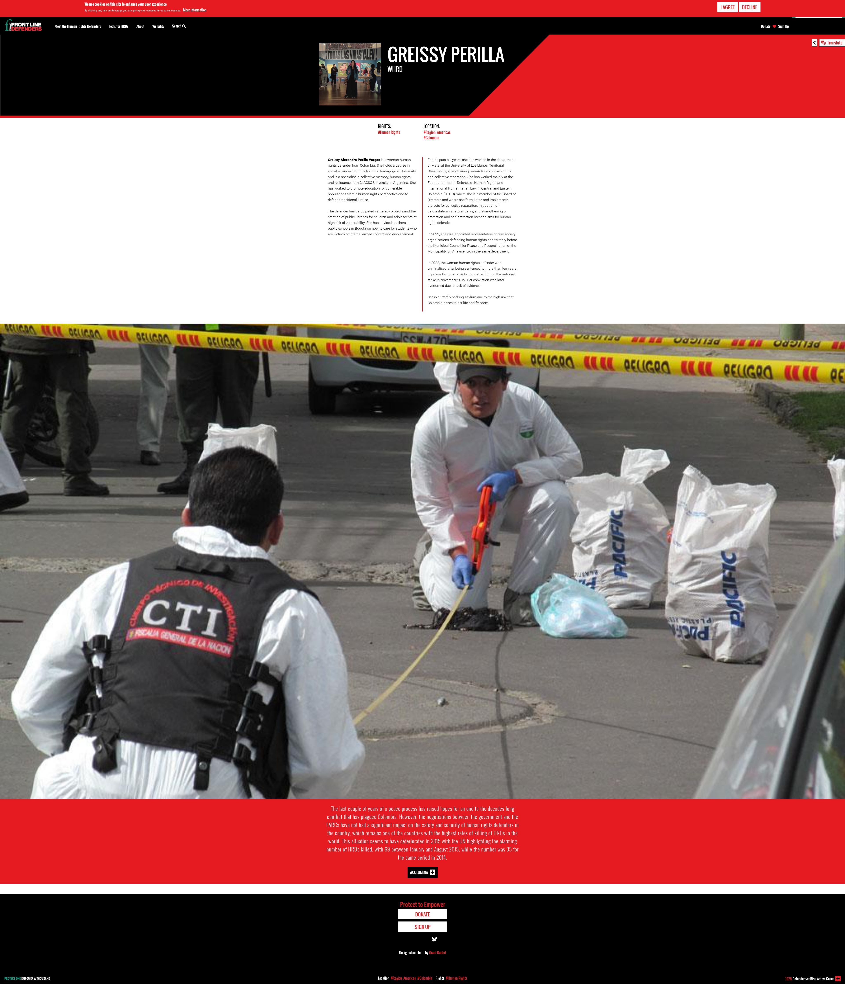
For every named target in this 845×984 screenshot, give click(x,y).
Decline (749, 7)
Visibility (158, 26)
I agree (727, 7)
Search (177, 26)
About (140, 26)
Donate (765, 26)
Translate (835, 42)
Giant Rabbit (437, 952)
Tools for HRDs (119, 26)
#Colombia (431, 137)
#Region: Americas (437, 132)
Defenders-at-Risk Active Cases (809, 978)
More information (194, 10)
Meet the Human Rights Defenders (78, 26)
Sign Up (783, 26)
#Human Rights (389, 132)
